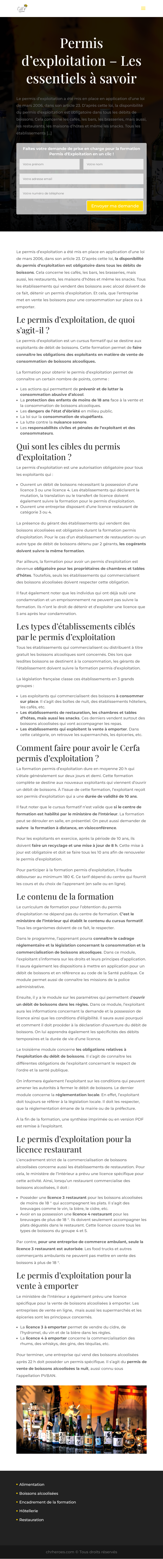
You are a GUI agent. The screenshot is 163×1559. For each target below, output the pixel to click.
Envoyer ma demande (115, 205)
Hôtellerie (28, 1511)
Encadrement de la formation (47, 1502)
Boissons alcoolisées (38, 1493)
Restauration (31, 1520)
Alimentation (31, 1484)
